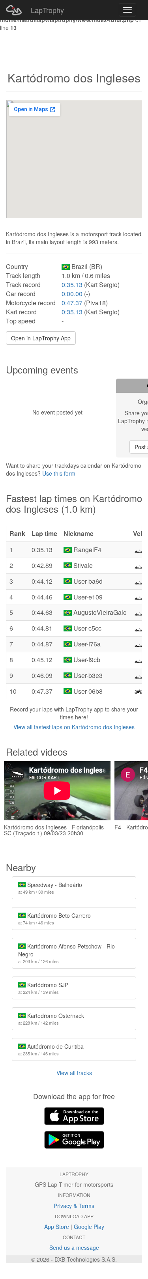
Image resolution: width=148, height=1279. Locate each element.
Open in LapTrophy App (41, 338)
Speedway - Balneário (50, 888)
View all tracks (74, 1073)
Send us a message (74, 1247)
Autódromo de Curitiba (51, 1049)
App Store (56, 1226)
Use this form (58, 473)
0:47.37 (72, 302)
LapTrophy (47, 10)
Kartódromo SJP (43, 988)
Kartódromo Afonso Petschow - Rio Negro (66, 953)
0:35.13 (72, 284)
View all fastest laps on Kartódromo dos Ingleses (74, 727)
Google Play (89, 1226)
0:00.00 (72, 293)
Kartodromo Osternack (51, 1019)
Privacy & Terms (74, 1206)
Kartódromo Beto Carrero (54, 918)
